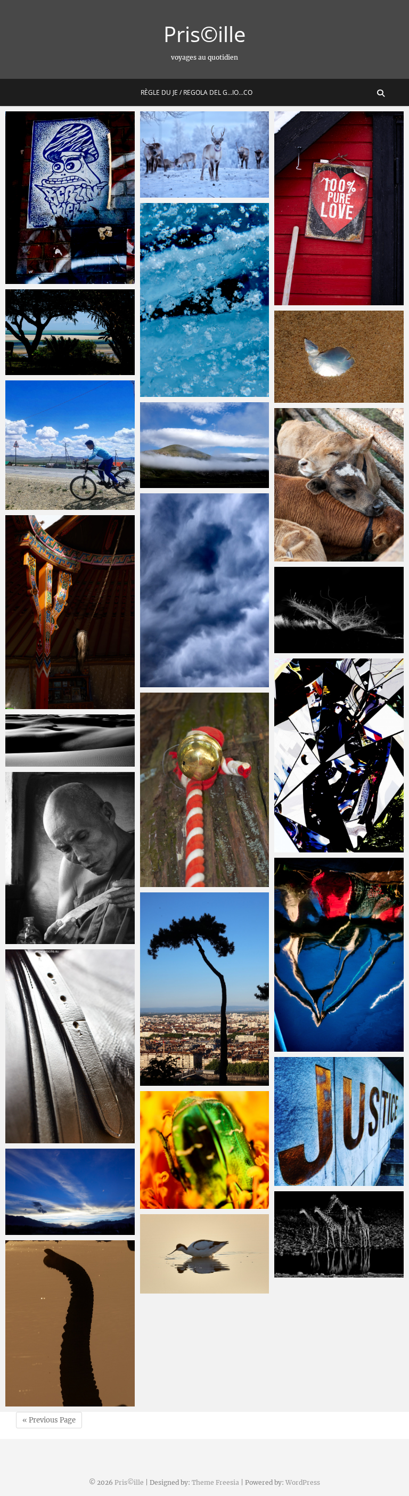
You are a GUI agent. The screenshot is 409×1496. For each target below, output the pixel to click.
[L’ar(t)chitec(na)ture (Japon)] (339, 755)
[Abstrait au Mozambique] (339, 357)
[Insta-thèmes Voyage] (70, 445)
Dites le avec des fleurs (195, 1203)
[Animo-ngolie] (339, 484)
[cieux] (204, 590)
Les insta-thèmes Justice (332, 1180)
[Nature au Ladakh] (70, 1192)
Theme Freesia (215, 1482)
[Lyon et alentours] (204, 989)
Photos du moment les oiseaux (194, 1282)
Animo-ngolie (310, 556)
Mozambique (41, 369)
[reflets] (339, 955)
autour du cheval (49, 1138)
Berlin (27, 278)
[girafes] (339, 1234)
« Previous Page (49, 1420)
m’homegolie (41, 703)
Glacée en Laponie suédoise (204, 391)
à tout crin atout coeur (328, 648)
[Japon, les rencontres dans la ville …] (204, 790)
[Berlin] (70, 197)
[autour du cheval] (70, 1046)
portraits (32, 938)
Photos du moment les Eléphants (59, 1395)
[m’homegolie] (70, 612)
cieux (161, 682)
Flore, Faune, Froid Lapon (199, 192)
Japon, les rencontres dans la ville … (202, 875)
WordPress (302, 1482)
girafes (297, 1272)
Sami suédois (310, 300)
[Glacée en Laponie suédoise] (204, 300)
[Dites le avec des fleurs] (204, 1150)
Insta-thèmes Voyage (56, 504)
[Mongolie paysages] (204, 445)
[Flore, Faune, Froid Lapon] (204, 154)
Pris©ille (204, 34)
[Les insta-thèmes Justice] (339, 1121)
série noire (36, 761)
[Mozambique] (70, 332)
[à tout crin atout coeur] (339, 610)
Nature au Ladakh (51, 1229)
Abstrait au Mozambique (332, 397)
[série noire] (70, 740)
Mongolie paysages (187, 482)
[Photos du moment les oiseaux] (204, 1253)
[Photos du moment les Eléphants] (70, 1323)
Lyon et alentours (185, 1080)
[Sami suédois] (339, 208)
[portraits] (70, 858)
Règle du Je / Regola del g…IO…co (196, 92)
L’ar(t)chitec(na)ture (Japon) (338, 847)
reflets (297, 1046)
